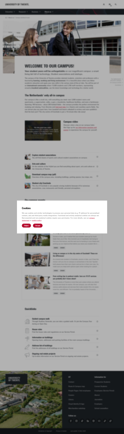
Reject (26, 226)
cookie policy (36, 220)
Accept (37, 226)
